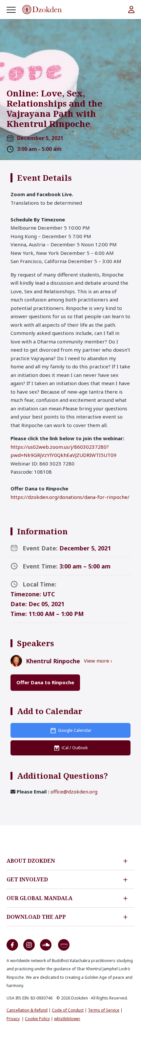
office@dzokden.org (73, 791)
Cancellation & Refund (27, 1010)
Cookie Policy (37, 1018)
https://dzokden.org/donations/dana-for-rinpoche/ (70, 497)
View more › (98, 660)
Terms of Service (103, 1010)
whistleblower (67, 1018)
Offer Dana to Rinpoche (45, 682)
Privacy (13, 1018)
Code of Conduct (68, 1010)
